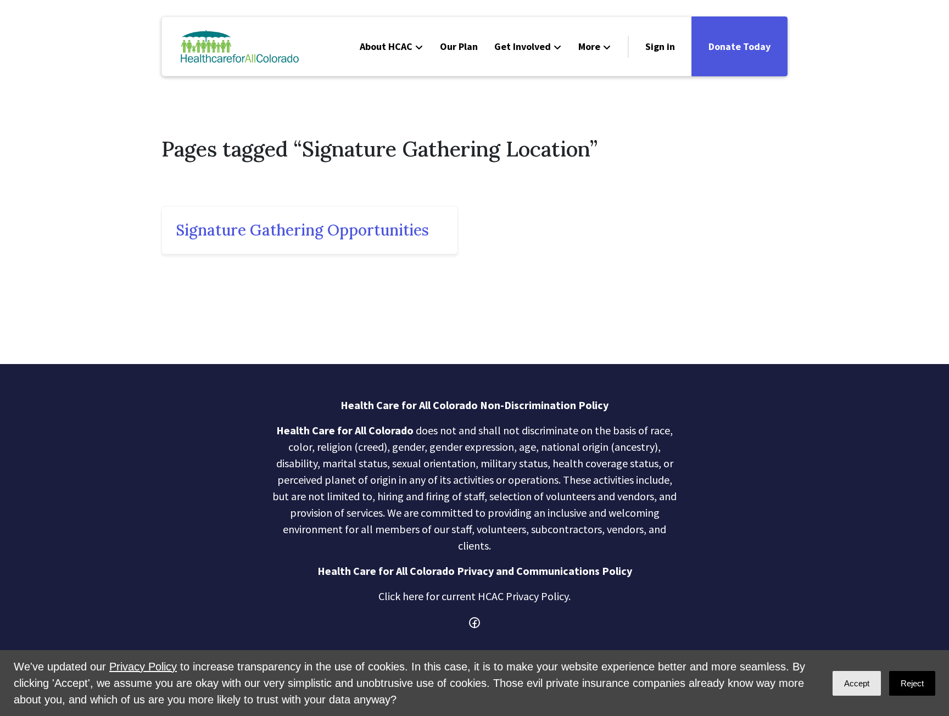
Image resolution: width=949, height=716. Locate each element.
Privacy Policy (143, 667)
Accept (856, 683)
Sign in (660, 46)
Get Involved (522, 46)
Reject (912, 683)
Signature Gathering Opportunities (302, 230)
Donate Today (739, 46)
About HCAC (386, 46)
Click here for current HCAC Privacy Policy (473, 596)
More (589, 46)
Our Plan (459, 46)
